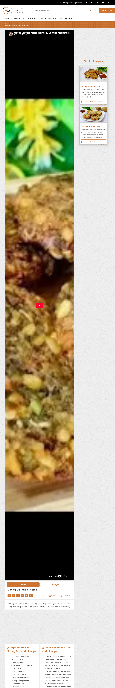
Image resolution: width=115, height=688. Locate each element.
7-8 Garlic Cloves (17, 659)
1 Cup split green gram (20, 656)
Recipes (18, 18)
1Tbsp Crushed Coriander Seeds (23, 677)
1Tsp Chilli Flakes (17, 671)
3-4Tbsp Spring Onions (20, 680)
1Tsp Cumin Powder (19, 674)
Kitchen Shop (66, 18)
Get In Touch (106, 11)
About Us (32, 18)
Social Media (47, 18)
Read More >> (101, 104)
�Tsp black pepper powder (22, 665)
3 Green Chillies (17, 662)
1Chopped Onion (17, 683)
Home (7, 18)
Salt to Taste (16, 668)
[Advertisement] (39, 627)
